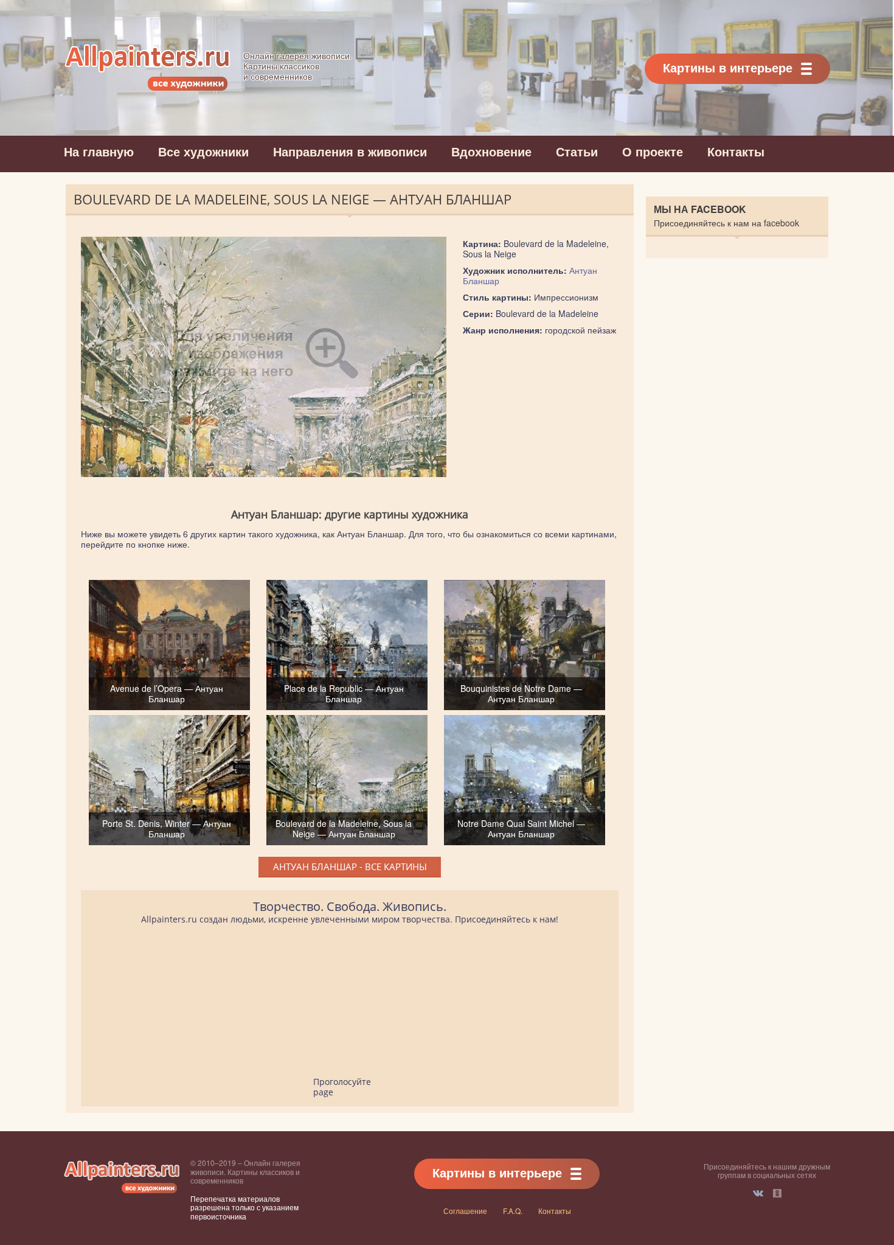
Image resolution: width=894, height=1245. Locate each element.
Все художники (203, 151)
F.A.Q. (512, 1210)
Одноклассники (777, 1193)
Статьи (577, 151)
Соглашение (465, 1210)
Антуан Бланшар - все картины (350, 866)
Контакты (735, 151)
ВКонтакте (758, 1193)
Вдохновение (491, 151)
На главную (99, 151)
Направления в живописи (350, 151)
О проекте (652, 151)
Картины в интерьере (727, 67)
